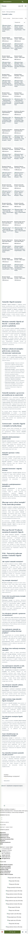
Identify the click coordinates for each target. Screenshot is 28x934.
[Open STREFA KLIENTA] (11, 822)
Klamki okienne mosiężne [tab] (17, 18)
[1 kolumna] (22, 931)
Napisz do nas (7, 780)
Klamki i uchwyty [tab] (6, 18)
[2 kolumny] (25, 931)
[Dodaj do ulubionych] (11, 26)
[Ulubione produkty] (2, 931)
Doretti (3, 11)
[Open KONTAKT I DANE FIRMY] (15, 827)
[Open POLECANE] (8, 824)
